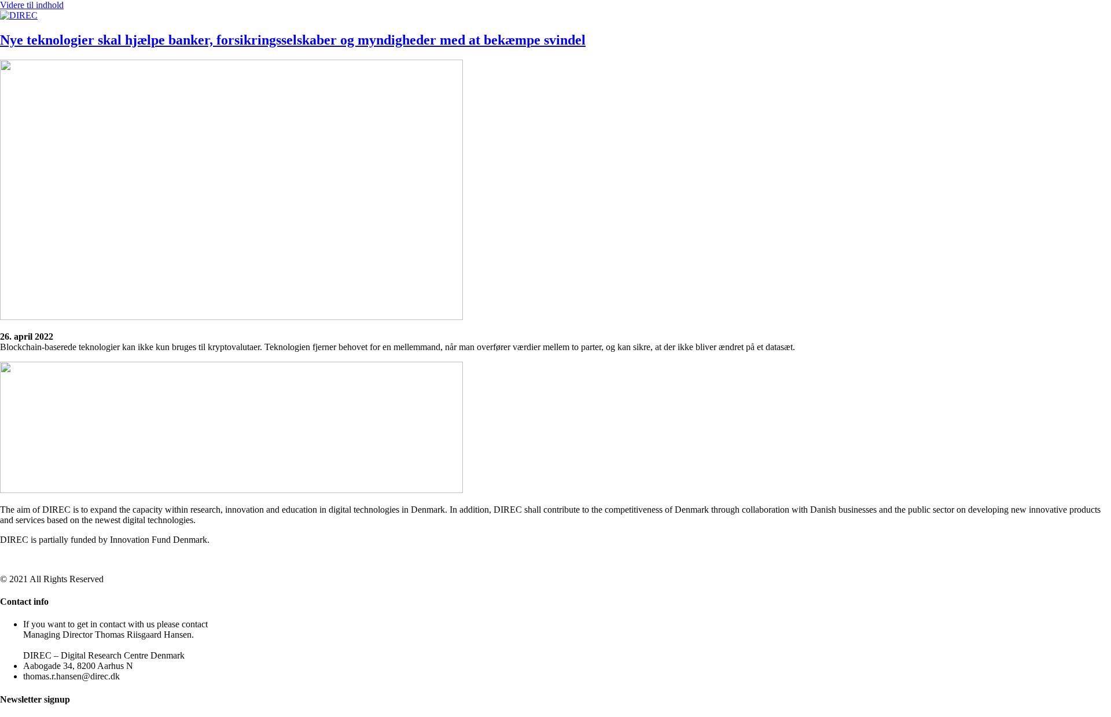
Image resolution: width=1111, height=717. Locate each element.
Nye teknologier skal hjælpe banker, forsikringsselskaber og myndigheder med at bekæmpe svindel (293, 39)
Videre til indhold (32, 5)
